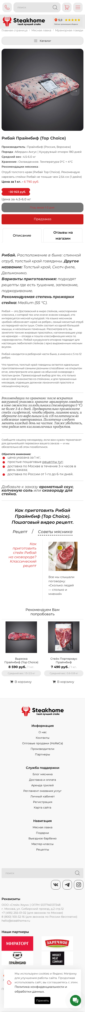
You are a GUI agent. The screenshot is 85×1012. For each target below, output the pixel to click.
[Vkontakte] (55, 885)
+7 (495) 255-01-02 (14, 913)
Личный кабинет (42, 796)
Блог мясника (43, 774)
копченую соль (17, 490)
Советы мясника (55, 532)
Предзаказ (42, 219)
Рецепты (42, 849)
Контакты (42, 738)
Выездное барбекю (42, 838)
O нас (43, 732)
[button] (10, 91)
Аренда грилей (42, 785)
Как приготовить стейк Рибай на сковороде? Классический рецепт (22, 555)
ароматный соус (56, 486)
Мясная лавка (42, 827)
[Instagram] (78, 885)
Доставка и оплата (42, 780)
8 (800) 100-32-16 (13, 916)
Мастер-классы (42, 844)
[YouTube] (67, 885)
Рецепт (20, 532)
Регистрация (42, 802)
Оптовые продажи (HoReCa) (42, 743)
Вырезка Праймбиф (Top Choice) (21, 660)
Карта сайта (42, 807)
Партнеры (42, 754)
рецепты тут (52, 462)
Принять (42, 1000)
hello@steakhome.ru (16, 920)
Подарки (42, 833)
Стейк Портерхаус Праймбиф (63, 660)
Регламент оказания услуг (42, 791)
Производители (42, 749)
